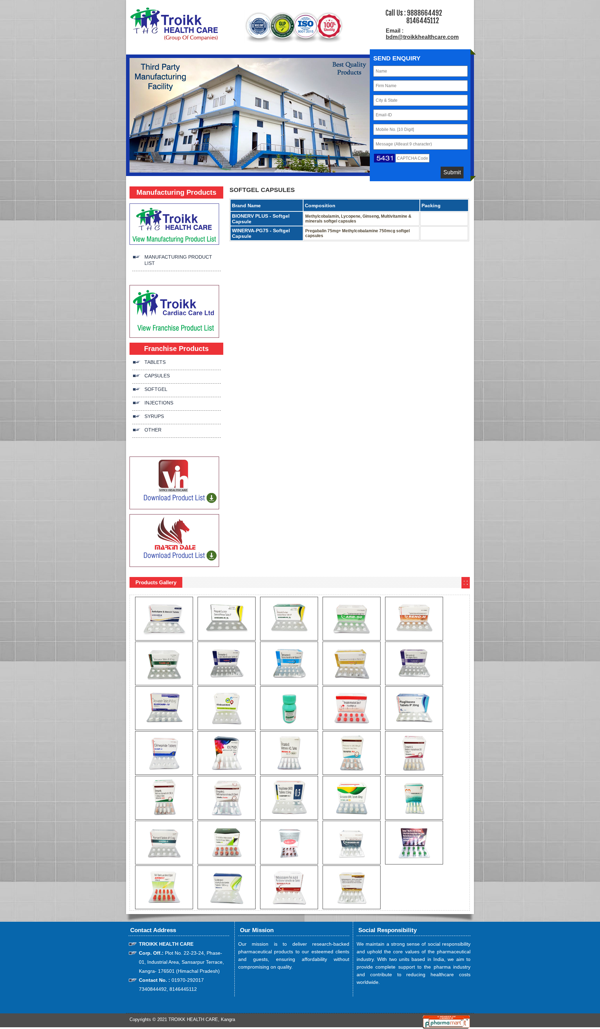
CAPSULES (157, 375)
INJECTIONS (158, 402)
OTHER (152, 430)
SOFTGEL (155, 389)
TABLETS (155, 362)
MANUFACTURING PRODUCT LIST (178, 260)
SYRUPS (154, 416)
